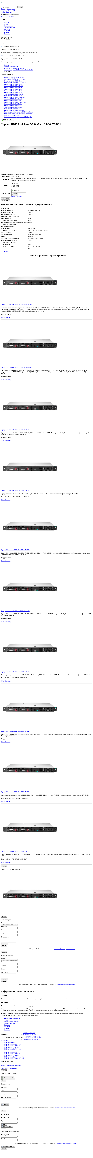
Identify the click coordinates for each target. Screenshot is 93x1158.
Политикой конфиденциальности (64, 949)
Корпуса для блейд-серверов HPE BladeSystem (18, 112)
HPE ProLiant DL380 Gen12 (31, 1036)
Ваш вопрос (4, 972)
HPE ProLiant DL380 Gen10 (12, 1055)
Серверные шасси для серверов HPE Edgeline (18, 117)
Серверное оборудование (12, 1018)
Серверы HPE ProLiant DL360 (13, 91)
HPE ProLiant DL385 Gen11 (12, 1047)
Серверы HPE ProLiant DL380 (13, 92)
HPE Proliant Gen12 (29, 1033)
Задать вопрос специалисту (8, 16)
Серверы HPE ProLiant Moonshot (14, 110)
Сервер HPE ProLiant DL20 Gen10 (16, 304)
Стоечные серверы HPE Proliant (14, 77)
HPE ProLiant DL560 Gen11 (12, 1049)
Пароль (3, 1121)
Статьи (6, 32)
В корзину (14, 195)
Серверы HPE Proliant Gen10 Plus (14, 97)
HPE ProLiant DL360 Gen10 (12, 1053)
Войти (3, 9)
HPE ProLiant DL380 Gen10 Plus (14, 1058)
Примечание (5, 937)
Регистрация (11, 9)
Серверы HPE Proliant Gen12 (13, 100)
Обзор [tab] (6, 251)
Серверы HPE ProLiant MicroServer (15, 102)
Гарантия (7, 29)
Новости (7, 30)
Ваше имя (4, 926)
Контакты (7, 34)
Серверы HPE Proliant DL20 (13, 87)
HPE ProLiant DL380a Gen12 (32, 1038)
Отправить (4, 943)
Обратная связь (13, 1068)
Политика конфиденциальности (11, 1065)
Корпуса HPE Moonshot (11, 115)
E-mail (3, 933)
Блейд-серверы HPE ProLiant (13, 81)
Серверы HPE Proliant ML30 (13, 105)
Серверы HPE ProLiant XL (12, 108)
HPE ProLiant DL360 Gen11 (12, 1044)
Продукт (3, 923)
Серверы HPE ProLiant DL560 (13, 95)
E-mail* (3, 1090)
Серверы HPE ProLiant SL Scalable (15, 82)
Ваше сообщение (6, 1097)
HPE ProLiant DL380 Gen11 (12, 1046)
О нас (6, 24)
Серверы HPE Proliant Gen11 (13, 99)
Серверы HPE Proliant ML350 (13, 107)
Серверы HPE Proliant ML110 (13, 104)
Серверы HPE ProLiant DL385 (13, 94)
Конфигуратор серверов (11, 1021)
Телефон (3, 930)
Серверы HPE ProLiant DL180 (13, 86)
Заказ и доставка (9, 27)
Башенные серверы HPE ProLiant (14, 79)
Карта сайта (4, 1068)
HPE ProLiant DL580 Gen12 (31, 1039)
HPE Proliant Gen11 (10, 1042)
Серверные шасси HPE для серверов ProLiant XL (19, 113)
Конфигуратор (8, 26)
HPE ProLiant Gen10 (10, 1052)
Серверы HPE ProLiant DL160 (13, 84)
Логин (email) (5, 1117)
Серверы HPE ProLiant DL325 (13, 89)
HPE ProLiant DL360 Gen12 (31, 1034)
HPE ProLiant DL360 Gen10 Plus (14, 1057)
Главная (6, 22)
